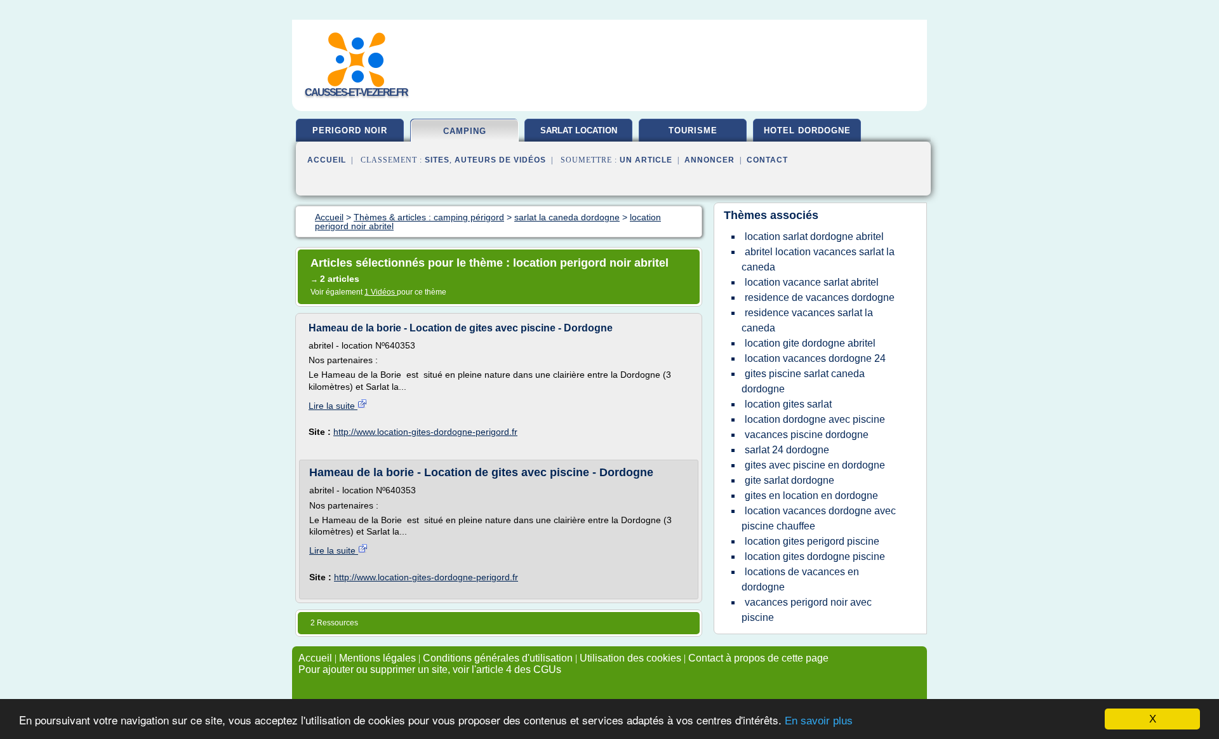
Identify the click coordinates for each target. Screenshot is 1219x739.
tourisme (693, 130)
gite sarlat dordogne (789, 480)
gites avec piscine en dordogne (815, 465)
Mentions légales (377, 658)
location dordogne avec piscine (815, 419)
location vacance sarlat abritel (812, 282)
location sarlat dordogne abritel (814, 236)
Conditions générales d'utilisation (498, 658)
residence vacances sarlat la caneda (807, 320)
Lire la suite (333, 406)
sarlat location (578, 130)
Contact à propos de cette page (758, 658)
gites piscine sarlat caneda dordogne (803, 381)
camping (464, 131)
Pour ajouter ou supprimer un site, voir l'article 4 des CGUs (429, 669)
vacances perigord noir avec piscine (807, 610)
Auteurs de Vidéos (500, 160)
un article (646, 160)
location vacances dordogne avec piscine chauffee (819, 518)
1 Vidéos (380, 292)
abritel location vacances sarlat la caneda (818, 259)
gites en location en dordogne (811, 495)
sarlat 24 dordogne (787, 449)
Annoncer (709, 160)
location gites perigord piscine (812, 541)
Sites (437, 160)
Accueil (326, 160)
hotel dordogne (807, 130)
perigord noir (349, 130)
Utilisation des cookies (630, 658)
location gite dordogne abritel (810, 343)
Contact (767, 160)
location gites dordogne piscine (815, 556)
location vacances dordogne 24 (815, 358)
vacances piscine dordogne (807, 434)
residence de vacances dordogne (820, 297)
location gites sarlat (788, 404)
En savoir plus (819, 721)
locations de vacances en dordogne (800, 579)
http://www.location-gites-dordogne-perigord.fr (425, 432)
